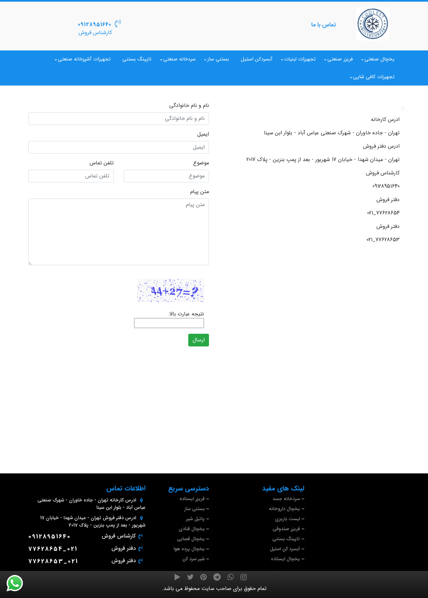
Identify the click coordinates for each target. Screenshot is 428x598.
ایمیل (203, 134)
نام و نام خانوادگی (189, 106)
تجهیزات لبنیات (300, 59)
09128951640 (94, 24)
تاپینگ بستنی (136, 59)
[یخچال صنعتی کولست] (373, 23)
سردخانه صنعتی (179, 59)
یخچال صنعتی (379, 59)
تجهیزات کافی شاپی (374, 77)
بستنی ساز (218, 59)
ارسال (199, 340)
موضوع (201, 163)
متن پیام (199, 192)
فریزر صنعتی (340, 59)
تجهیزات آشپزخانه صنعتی (84, 59)
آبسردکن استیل (257, 59)
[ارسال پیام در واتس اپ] (18, 583)
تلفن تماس (102, 163)
